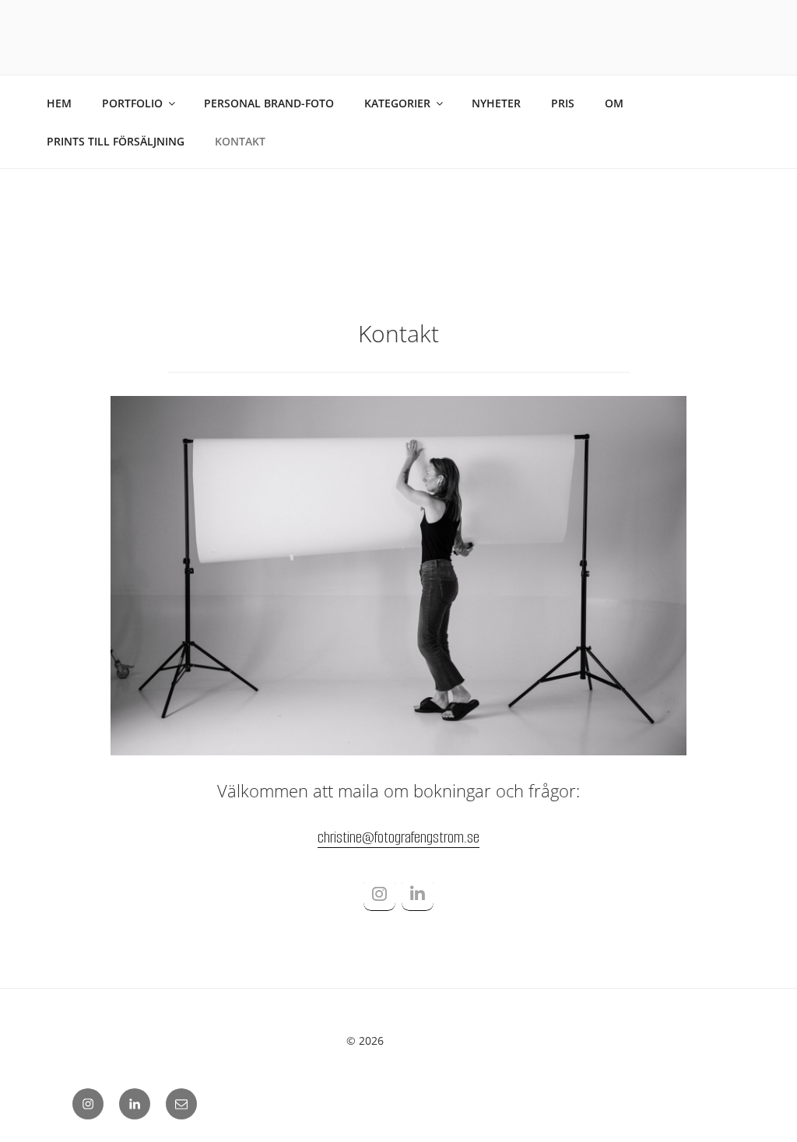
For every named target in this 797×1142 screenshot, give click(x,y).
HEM (59, 103)
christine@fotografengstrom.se (398, 837)
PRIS (562, 103)
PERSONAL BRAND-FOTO (269, 103)
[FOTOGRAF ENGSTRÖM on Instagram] (379, 895)
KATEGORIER (397, 103)
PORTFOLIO (132, 103)
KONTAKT (240, 141)
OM (614, 103)
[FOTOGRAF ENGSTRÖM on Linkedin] (417, 895)
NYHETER (496, 103)
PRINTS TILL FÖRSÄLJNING (115, 141)
